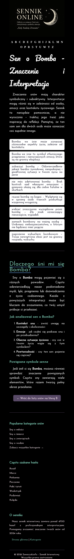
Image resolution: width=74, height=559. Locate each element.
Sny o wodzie (16, 443)
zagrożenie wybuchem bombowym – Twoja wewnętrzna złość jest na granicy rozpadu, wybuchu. (37, 237)
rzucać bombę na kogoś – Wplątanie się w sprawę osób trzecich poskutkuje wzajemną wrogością (37, 200)
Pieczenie (14, 482)
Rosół (12, 468)
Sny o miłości (16, 429)
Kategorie (35, 539)
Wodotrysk (15, 491)
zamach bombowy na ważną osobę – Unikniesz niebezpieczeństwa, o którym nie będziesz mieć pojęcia (37, 224)
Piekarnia (14, 477)
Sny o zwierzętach (19, 438)
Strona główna (20, 539)
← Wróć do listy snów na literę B (37, 398)
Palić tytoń (15, 486)
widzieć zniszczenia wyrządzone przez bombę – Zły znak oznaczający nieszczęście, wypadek (37, 212)
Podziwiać (14, 495)
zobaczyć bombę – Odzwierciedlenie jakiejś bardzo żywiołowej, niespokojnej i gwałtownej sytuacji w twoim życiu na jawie (37, 170)
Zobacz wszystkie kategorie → (26, 447)
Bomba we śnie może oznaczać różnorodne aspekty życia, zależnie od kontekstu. (37, 144)
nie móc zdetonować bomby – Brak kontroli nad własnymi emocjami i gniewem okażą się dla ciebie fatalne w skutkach (37, 185)
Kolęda (13, 500)
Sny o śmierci (16, 434)
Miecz (12, 473)
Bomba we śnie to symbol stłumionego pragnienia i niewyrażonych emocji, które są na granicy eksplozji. (37, 157)
